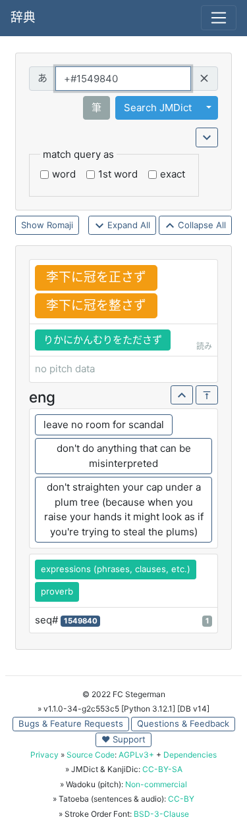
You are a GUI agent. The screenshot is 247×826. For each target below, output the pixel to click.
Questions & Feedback (183, 723)
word (64, 174)
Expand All (127, 225)
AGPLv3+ (136, 755)
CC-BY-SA (162, 769)
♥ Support (123, 739)
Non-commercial (156, 784)
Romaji (60, 225)
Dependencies (190, 755)
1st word (118, 174)
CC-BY (181, 799)
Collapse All (200, 225)
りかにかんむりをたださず (102, 339)
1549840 (80, 620)
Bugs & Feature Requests (70, 723)
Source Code (91, 755)
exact (172, 174)
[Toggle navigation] (218, 17)
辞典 (23, 17)
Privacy (44, 755)
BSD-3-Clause (161, 814)
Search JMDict (158, 107)
